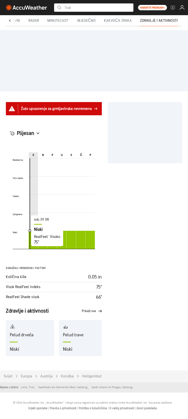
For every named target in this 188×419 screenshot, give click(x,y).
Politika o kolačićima (93, 408)
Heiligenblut (92, 376)
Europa (26, 376)
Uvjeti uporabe (38, 408)
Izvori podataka (147, 408)
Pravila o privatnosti (63, 408)
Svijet (8, 376)
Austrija (46, 376)
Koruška (67, 376)
